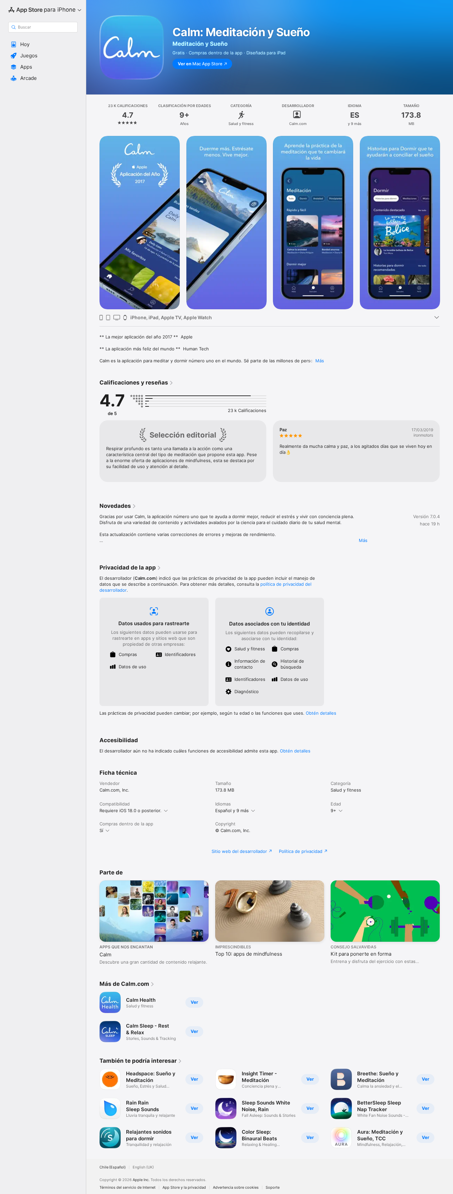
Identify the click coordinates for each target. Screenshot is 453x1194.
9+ (333, 810)
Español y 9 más (232, 810)
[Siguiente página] (446, 222)
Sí (101, 830)
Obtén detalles (321, 713)
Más (319, 360)
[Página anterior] (92, 222)
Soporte (273, 1187)
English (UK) (143, 1167)
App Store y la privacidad (184, 1187)
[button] (43, 44)
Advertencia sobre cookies (236, 1187)
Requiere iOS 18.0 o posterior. (130, 810)
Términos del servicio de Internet (127, 1187)
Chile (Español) (112, 1167)
